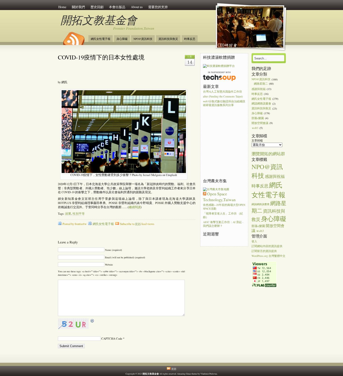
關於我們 (78, 7)
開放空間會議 (260, 123)
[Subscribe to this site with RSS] (73, 36)
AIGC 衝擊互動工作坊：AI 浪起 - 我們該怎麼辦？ (223, 224)
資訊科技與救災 (168, 39)
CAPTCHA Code (111, 339)
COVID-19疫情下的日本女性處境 (101, 57)
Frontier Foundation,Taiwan (133, 28)
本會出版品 (117, 7)
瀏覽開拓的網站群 (268, 153)
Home (62, 7)
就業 (68, 214)
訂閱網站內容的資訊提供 (267, 246)
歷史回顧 (97, 7)
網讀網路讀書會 (261, 103)
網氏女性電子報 (100, 39)
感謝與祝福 (259, 89)
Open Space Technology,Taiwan (219, 196)
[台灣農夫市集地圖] (216, 189)
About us (137, 7)
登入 (254, 241)
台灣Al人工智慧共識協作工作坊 (222, 91)
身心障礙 (122, 39)
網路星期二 (261, 83)
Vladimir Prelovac (208, 373)
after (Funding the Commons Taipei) (223, 96)
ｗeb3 (255, 128)
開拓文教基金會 (98, 19)
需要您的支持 (158, 7)
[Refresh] (92, 321)
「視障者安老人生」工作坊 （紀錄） (223, 215)
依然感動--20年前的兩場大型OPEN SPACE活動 (224, 206)
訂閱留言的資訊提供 (264, 251)
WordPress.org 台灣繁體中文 (268, 256)
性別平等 (79, 214)
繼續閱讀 (135, 207)
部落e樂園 (258, 118)
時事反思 (189, 39)
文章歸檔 (257, 140)
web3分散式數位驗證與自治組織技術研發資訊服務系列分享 (224, 103)
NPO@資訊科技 (142, 39)
